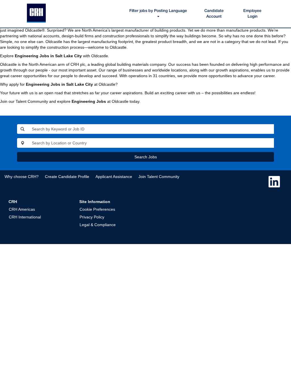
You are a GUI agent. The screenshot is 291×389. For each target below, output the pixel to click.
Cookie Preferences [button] (97, 209)
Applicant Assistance (113, 176)
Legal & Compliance (98, 224)
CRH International (25, 217)
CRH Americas (22, 209)
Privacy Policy (92, 217)
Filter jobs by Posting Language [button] (158, 11)
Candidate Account (214, 14)
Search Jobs (145, 157)
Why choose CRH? (22, 176)
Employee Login (252, 14)
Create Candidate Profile (67, 176)
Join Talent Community (158, 176)
